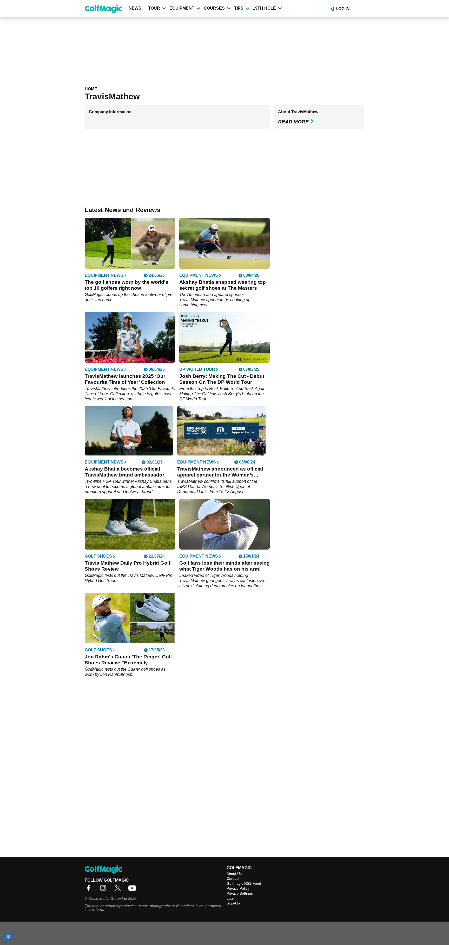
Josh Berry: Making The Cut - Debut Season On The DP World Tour (221, 379)
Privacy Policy (238, 888)
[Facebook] (90, 890)
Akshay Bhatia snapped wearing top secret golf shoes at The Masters (222, 285)
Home (91, 89)
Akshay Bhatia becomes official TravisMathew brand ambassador (124, 472)
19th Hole (264, 8)
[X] (119, 890)
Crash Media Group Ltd (107, 898)
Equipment (181, 8)
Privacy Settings (240, 893)
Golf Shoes (98, 556)
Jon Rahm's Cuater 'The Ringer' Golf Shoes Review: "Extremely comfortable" (128, 660)
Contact (233, 878)
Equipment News (104, 275)
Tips (238, 8)
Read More (293, 121)
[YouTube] (133, 890)
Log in (343, 8)
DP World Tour (197, 369)
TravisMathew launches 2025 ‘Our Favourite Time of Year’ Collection (125, 379)
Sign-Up (233, 903)
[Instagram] (104, 890)
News (135, 8)
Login (231, 898)
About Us (234, 873)
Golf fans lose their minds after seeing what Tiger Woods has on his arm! (224, 566)
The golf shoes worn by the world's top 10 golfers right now (126, 285)
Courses (214, 8)
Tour (154, 8)
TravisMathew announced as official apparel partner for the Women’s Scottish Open (220, 472)
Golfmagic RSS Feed (244, 883)
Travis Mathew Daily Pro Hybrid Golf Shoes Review (127, 566)
